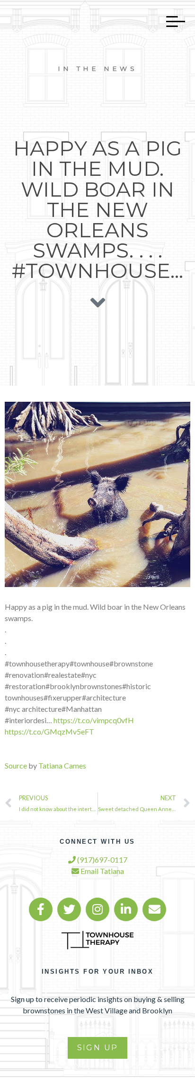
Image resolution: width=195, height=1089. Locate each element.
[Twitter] (69, 909)
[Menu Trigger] (171, 21)
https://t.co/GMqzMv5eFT (49, 731)
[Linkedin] (126, 909)
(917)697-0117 (101, 859)
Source (16, 765)
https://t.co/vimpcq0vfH (93, 720)
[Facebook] (41, 909)
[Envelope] (154, 909)
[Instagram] (97, 909)
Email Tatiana (101, 870)
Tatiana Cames (62, 765)
